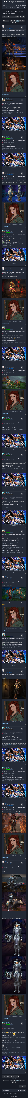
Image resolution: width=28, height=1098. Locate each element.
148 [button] (23, 20)
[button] (4, 21)
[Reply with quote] (22, 27)
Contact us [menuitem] (21, 1090)
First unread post (11, 18)
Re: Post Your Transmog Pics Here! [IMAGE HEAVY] (13, 30)
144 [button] (11, 20)
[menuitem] (5, 5)
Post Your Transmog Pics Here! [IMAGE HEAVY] (14, 12)
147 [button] (20, 20)
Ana (6, 25)
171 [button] (13, 22)
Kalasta (7, 98)
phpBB (9, 1093)
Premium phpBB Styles (18, 1095)
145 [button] (14, 20)
